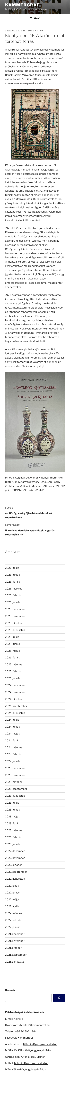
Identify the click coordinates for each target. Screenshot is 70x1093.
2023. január (12, 844)
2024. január (12, 761)
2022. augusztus (15, 878)
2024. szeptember (16, 706)
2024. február (13, 754)
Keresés (10, 990)
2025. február (13, 671)
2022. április (12, 906)
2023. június (12, 809)
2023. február (13, 837)
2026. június (12, 574)
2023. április (12, 823)
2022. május (12, 899)
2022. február (13, 920)
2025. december (15, 609)
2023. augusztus (15, 795)
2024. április (12, 740)
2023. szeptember (16, 788)
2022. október (13, 864)
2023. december (15, 768)
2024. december (15, 685)
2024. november (15, 692)
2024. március (13, 747)
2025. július (12, 636)
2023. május (12, 816)
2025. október (13, 623)
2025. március (13, 664)
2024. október (13, 699)
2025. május (12, 650)
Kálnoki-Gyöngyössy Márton (40, 1044)
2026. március (13, 588)
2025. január (12, 678)
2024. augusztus (15, 713)
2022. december (15, 851)
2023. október (13, 781)
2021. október (13, 947)
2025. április (12, 657)
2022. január (12, 927)
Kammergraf (22, 5)
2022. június (12, 892)
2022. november (15, 857)
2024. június (12, 726)
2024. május (12, 733)
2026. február (13, 595)
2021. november (14, 940)
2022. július (12, 885)
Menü (37, 18)
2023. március (13, 830)
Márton (38, 31)
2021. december (14, 934)
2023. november (15, 775)
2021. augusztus (14, 961)
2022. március (13, 913)
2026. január (12, 602)
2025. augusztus (15, 630)
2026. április (12, 581)
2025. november (15, 616)
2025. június (12, 643)
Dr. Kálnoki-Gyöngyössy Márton (33, 1050)
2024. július (12, 719)
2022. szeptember (16, 871)
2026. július (12, 567)
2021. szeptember (16, 954)
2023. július (12, 802)
